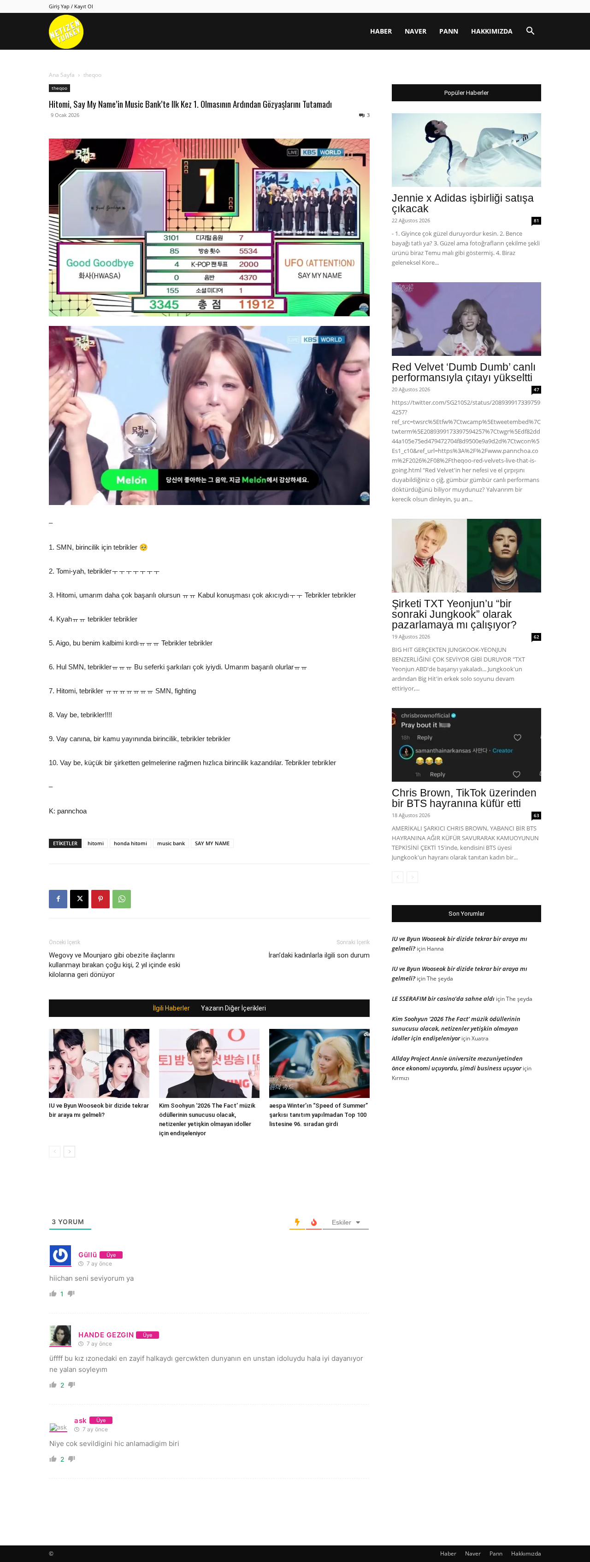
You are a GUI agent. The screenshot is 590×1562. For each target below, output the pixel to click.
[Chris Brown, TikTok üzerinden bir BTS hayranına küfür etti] (466, 745)
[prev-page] (54, 1151)
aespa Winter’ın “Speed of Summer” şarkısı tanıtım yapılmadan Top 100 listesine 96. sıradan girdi (318, 1114)
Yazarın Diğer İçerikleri (233, 1008)
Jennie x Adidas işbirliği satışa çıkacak (463, 203)
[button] (530, 32)
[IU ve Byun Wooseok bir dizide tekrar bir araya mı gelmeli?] (99, 1063)
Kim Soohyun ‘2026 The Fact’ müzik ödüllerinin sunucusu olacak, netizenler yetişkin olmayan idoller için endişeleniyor (456, 1028)
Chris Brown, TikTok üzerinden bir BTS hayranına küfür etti (464, 798)
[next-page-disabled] (412, 877)
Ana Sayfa (62, 75)
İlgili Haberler (171, 1008)
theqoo (59, 88)
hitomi (96, 843)
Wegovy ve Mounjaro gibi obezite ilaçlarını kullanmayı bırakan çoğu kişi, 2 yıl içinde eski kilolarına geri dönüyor (114, 965)
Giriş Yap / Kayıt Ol (71, 6)
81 (536, 220)
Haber (381, 31)
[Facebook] (58, 899)
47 (536, 389)
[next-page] (69, 1151)
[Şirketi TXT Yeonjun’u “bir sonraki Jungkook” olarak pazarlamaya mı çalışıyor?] (466, 555)
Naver (415, 31)
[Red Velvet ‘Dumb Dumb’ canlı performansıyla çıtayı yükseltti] (466, 319)
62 (536, 636)
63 (536, 815)
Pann (448, 31)
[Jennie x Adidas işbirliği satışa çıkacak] (466, 150)
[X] (79, 899)
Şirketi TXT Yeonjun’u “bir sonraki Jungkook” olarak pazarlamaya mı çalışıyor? (454, 614)
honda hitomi (130, 843)
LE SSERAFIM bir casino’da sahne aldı (443, 998)
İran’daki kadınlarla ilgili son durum (319, 955)
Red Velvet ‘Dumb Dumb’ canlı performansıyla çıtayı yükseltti (464, 372)
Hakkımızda (492, 31)
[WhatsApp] (121, 899)
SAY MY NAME (212, 843)
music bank (171, 843)
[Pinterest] (100, 899)
